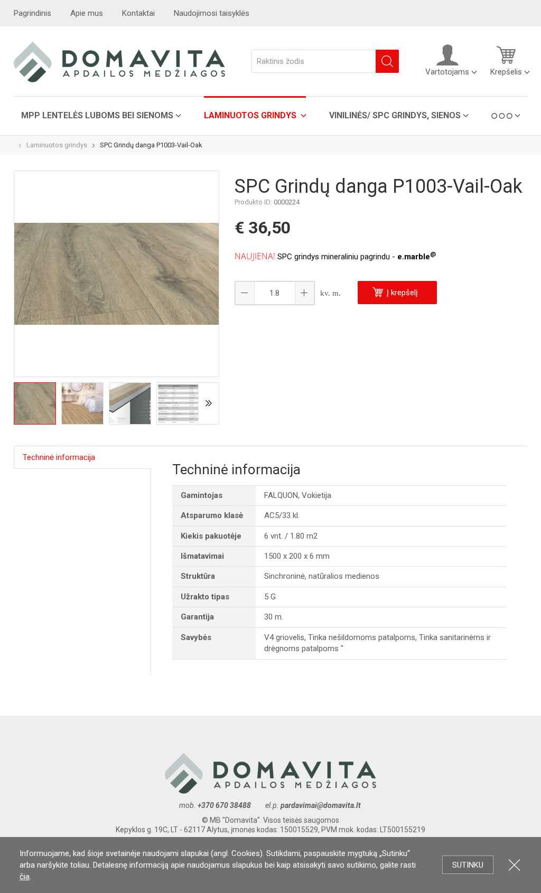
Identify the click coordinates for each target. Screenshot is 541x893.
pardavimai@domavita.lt (321, 805)
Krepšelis (506, 72)
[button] (304, 293)
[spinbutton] (274, 293)
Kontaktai (138, 13)
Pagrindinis (32, 13)
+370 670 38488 (224, 805)
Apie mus (86, 13)
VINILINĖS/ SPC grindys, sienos (395, 115)
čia (25, 876)
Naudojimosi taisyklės (211, 13)
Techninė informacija (59, 457)
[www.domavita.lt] (119, 61)
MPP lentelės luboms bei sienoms (97, 115)
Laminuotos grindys (251, 115)
